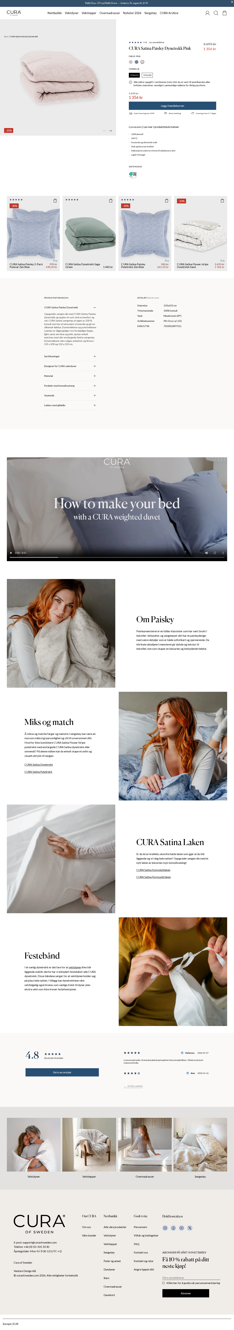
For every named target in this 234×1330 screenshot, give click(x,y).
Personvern (140, 1227)
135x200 (147, 75)
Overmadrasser (110, 13)
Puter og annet (112, 1261)
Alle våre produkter (115, 1227)
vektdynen (75, 967)
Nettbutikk (55, 13)
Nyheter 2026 (132, 13)
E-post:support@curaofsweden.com (35, 1242)
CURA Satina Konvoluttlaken (153, 870)
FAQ (136, 1244)
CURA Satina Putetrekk (38, 771)
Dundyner (109, 1269)
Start (6, 37)
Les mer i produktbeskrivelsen (161, 126)
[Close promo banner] (232, 2)
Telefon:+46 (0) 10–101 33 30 (31, 1246)
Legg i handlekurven (172, 105)
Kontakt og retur (143, 1261)
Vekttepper (89, 13)
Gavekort (109, 1295)
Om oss (86, 1227)
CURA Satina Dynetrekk (38, 764)
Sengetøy (150, 13)
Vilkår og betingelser (146, 1235)
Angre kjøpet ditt (144, 1269)
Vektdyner (72, 13)
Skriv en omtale (62, 1072)
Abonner (186, 1293)
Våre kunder (89, 1235)
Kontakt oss (141, 1252)
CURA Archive (169, 13)
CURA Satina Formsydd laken (153, 877)
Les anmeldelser (156, 42)
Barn (106, 1278)
